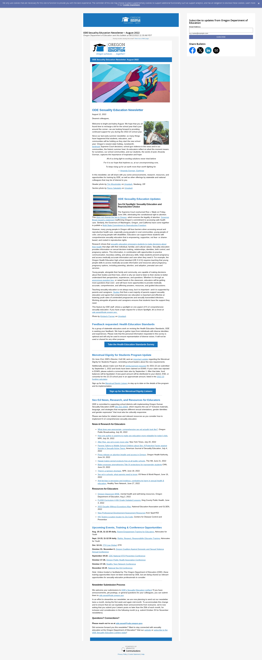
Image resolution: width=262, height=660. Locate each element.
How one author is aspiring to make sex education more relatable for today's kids (132, 436)
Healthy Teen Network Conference (121, 564)
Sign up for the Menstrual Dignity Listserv (131, 391)
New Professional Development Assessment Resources (121, 513)
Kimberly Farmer (107, 316)
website (147, 630)
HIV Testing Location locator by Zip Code (115, 517)
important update (140, 359)
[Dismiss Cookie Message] (258, 2)
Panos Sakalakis (114, 188)
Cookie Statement (131, 5)
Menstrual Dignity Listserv (116, 383)
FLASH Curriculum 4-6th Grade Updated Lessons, (119, 500)
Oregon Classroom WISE (108, 494)
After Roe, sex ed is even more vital (113, 442)
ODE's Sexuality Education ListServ (136, 590)
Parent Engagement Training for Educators (135, 532)
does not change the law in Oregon (111, 217)
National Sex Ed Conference (120, 568)
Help (142, 654)
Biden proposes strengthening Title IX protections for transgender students (130, 464)
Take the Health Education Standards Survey (131, 344)
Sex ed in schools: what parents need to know (117, 474)
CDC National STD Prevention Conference (127, 556)
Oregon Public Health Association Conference (126, 560)
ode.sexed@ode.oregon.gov (111, 595)
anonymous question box (103, 280)
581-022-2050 (121, 407)
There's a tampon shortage (109, 471)
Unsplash (129, 188)
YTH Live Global (110, 545)
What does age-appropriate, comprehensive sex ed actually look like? (128, 429)
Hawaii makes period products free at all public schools (121, 461)
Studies (116, 292)
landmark (96, 146)
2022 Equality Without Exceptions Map (114, 506)
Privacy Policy (122, 654)
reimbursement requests (135, 366)
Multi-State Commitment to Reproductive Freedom (124, 225)
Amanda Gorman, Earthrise (132, 171)
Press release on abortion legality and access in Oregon (122, 455)
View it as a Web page (142, 38)
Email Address (195, 27)
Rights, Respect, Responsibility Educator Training (138, 538)
